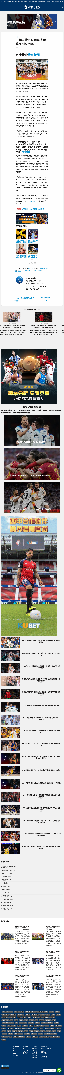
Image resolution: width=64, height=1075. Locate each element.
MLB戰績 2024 (6, 883)
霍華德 (54, 1031)
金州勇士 (52, 1017)
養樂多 (29, 1017)
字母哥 (47, 1025)
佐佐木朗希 (21, 1011)
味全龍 (9, 1025)
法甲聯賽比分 (13, 1014)
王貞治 (20, 1031)
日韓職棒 (25, 1053)
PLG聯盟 (41, 1033)
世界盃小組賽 (40, 1011)
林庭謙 (44, 268)
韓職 (36, 1020)
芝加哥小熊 (5, 1017)
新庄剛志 (15, 1031)
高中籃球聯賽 (38, 270)
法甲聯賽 (34, 1057)
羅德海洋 (46, 1036)
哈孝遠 (9, 1031)
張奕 (17, 1022)
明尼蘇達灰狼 (21, 1036)
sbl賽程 (26, 1031)
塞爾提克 (4, 1033)
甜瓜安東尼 (34, 1033)
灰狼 (25, 1022)
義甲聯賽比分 (5, 1011)
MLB (24, 1049)
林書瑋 (12, 1022)
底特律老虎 (27, 1033)
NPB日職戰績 (5, 889)
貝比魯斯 (10, 1033)
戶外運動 (44, 1057)
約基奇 (19, 1025)
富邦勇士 (54, 1033)
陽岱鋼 (46, 1028)
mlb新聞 (41, 1020)
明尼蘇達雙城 (5, 1020)
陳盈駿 (19, 271)
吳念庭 (48, 1014)
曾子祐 (36, 1031)
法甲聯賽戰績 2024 (7, 909)
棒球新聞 (25, 1046)
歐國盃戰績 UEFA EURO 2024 (10, 867)
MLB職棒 (51, 1011)
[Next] (54, 21)
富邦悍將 (42, 1031)
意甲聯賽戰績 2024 (7, 902)
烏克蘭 (54, 1020)
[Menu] (2, 7)
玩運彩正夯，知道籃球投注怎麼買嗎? (33, 209)
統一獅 (39, 1017)
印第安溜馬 (5, 1036)
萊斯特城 (48, 1031)
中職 (11, 1020)
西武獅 (52, 1025)
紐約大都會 (48, 1020)
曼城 (14, 1025)
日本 (41, 1036)
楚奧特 (29, 1028)
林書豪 (26, 1020)
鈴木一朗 (40, 1028)
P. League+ (17, 1051)
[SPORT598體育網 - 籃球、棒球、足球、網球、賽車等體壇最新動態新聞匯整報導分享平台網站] (32, 7)
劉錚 (41, 268)
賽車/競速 (44, 1053)
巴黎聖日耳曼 (5, 1022)
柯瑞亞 (24, 1017)
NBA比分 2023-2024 (8, 870)
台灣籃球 (18, 37)
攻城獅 (33, 1011)
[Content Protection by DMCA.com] (5, 1067)
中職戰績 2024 (5, 886)
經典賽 (43, 1022)
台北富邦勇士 (58, 1025)
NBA (14, 1049)
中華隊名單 (46, 1017)
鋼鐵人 (58, 1036)
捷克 (46, 1011)
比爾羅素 (34, 1028)
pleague (21, 1033)
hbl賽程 (44, 270)
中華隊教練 (52, 1028)
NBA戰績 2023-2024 (8, 873)
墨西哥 (4, 1039)
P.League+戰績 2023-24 (9, 876)
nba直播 (52, 1036)
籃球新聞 (26, 152)
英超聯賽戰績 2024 (7, 896)
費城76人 (38, 1022)
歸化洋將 (42, 1014)
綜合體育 (44, 1046)
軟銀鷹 (31, 1025)
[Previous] (9, 21)
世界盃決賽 (17, 1028)
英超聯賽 (34, 1053)
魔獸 (21, 1020)
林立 (16, 1011)
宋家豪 (15, 1036)
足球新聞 (35, 1046)
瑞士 (11, 1011)
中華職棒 (25, 1051)
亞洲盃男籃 (25, 1025)
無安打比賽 (10, 1028)
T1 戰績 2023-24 (6, 880)
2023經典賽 (47, 1033)
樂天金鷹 (27, 1014)
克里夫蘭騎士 (50, 1022)
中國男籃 (26, 270)
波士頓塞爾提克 (35, 1014)
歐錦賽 (53, 1014)
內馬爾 (36, 1025)
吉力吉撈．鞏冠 (13, 1017)
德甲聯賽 (34, 1055)
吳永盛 (30, 270)
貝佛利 (16, 1020)
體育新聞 (34, 55)
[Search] (62, 7)
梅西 (21, 1022)
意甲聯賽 (34, 1051)
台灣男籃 (57, 1011)
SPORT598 (31, 201)
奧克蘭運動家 (5, 1014)
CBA (22, 270)
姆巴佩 (56, 1022)
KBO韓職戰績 (5, 893)
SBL (14, 1053)
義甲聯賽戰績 (20, 1014)
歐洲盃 (34, 1017)
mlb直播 (58, 1028)
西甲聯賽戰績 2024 (7, 899)
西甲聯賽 (34, 1049)
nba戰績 (23, 1028)
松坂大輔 (28, 1011)
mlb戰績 (31, 1020)
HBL (33, 270)
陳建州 (42, 1025)
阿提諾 (58, 1014)
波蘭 (16, 1033)
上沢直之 (28, 1036)
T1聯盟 (4, 1025)
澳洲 (10, 1036)
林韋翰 (18, 270)
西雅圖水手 (35, 1036)
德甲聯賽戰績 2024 (7, 906)
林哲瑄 (4, 1031)
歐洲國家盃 (31, 1022)
